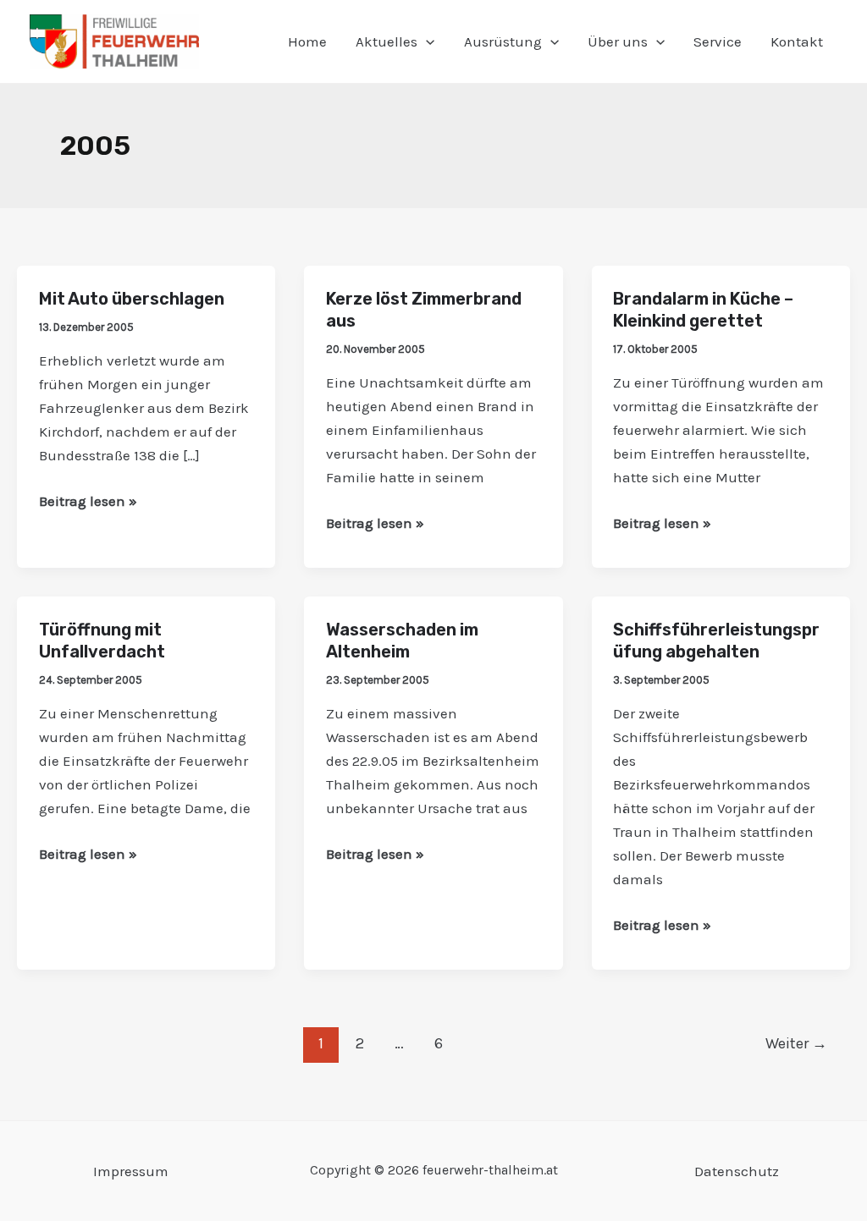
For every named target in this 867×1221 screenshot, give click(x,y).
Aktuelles (386, 41)
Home (307, 41)
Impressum (130, 1171)
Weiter (796, 1043)
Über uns (618, 41)
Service (717, 41)
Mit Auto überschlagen (131, 299)
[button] (425, 41)
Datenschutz (736, 1171)
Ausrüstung (503, 41)
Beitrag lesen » (88, 499)
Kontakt (796, 41)
